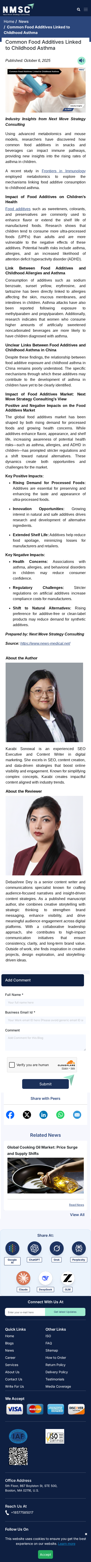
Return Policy (56, 1365)
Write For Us (14, 1386)
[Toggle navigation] (84, 9)
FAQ (49, 1343)
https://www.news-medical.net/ (45, 643)
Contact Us (13, 1379)
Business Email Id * (20, 1012)
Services (11, 1365)
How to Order (56, 1357)
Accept (45, 1554)
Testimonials (55, 1379)
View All (77, 1214)
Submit (45, 1084)
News (25, 21)
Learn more (66, 1543)
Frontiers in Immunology (64, 171)
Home (9, 21)
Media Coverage (58, 1386)
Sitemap (52, 1350)
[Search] (78, 9)
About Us (12, 1372)
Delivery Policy (57, 1372)
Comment (12, 1030)
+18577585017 (21, 1512)
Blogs (9, 1343)
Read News (76, 1204)
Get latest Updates (65, 1311)
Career (10, 1357)
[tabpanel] (46, 1175)
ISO (48, 1336)
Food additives (18, 209)
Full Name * (14, 995)
